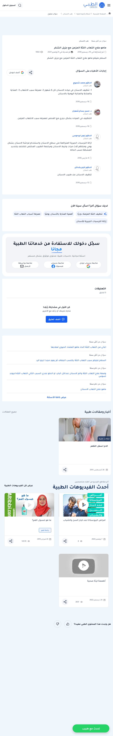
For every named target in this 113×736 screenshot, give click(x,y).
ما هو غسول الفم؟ (41, 520)
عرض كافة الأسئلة (56, 397)
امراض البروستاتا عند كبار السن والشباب (84, 520)
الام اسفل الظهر (99, 446)
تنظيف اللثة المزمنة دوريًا (90, 213)
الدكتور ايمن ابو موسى (82, 135)
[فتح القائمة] (108, 5)
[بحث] (20, 5)
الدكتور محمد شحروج (82, 82)
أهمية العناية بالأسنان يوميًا (59, 213)
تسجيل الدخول (9, 5)
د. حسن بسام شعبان (82, 110)
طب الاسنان (68, 14)
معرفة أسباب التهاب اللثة (27, 213)
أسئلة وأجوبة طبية (83, 14)
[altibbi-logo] (94, 5)
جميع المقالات (9, 411)
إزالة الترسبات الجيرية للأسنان (91, 221)
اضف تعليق (54, 319)
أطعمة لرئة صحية (96, 581)
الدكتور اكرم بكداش (83, 167)
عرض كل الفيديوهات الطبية (18, 485)
